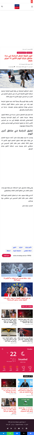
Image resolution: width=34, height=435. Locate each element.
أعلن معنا (8, 424)
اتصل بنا (26, 424)
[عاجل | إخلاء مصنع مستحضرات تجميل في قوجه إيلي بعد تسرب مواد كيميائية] (25, 313)
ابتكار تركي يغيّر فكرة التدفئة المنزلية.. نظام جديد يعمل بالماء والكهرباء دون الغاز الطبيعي (9, 321)
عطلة (8, 251)
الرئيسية (29, 49)
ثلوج (14, 247)
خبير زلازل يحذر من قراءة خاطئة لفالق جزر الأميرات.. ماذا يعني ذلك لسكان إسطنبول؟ (25, 339)
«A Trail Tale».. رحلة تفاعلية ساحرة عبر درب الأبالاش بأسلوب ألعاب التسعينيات (26, 409)
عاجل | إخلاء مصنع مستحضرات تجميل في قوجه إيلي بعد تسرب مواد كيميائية (25, 320)
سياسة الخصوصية (19, 424)
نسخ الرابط (6, 255)
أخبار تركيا (25, 49)
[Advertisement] (17, 28)
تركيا (20, 247)
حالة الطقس (27, 251)
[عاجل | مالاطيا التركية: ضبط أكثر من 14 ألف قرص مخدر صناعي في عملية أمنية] (8, 332)
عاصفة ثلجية (16, 251)
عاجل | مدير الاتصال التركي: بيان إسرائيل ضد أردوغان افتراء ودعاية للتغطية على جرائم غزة (25, 391)
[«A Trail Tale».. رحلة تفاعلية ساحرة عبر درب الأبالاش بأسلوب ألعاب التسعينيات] (25, 402)
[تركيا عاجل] (17, 6)
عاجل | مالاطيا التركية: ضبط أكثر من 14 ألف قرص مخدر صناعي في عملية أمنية (9, 339)
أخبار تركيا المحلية (21, 53)
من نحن (12, 424)
